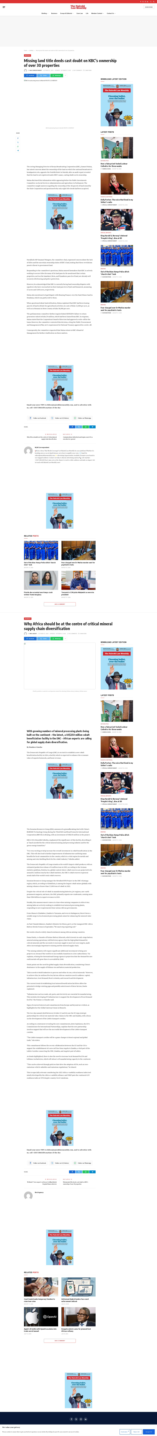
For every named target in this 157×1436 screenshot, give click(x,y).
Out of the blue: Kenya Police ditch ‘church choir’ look (40, 563)
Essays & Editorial (66, 13)
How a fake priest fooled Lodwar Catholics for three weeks (114, 164)
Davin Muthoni (106, 277)
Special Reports (106, 232)
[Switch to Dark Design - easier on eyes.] (151, 1)
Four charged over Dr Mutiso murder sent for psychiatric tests (78, 563)
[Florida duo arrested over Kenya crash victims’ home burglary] (41, 580)
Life (87, 13)
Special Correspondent (109, 205)
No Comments (78, 70)
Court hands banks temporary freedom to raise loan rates (39, 1300)
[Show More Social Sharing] (65, 75)
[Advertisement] (78, 31)
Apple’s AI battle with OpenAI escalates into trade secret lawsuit (40, 1330)
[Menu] (4, 7)
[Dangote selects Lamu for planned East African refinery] (78, 1316)
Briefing (44, 13)
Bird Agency (33, 633)
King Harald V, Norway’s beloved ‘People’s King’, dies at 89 (114, 236)
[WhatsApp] (18, 146)
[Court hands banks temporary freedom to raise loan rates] (41, 1287)
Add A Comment (60, 604)
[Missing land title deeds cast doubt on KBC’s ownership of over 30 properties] (60, 103)
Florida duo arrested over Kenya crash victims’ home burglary (38, 593)
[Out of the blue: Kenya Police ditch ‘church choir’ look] (41, 550)
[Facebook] (18, 138)
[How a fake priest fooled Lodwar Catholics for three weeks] (117, 147)
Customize (124, 1432)
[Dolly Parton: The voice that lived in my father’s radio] (117, 183)
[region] (78, 1430)
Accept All (149, 1432)
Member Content (96, 13)
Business (54, 13)
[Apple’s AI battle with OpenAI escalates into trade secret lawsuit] (41, 1316)
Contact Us (110, 13)
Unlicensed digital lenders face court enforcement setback (75, 1300)
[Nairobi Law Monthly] (78, 7)
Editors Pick (104, 160)
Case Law (80, 13)
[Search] (153, 1)
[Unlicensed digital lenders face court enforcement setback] (78, 1287)
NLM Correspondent (36, 70)
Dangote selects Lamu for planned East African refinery (76, 1330)
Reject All (137, 1432)
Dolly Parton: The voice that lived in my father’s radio (117, 201)
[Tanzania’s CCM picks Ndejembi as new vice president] (78, 580)
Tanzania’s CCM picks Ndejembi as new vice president (77, 593)
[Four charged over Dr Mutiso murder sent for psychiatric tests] (78, 550)
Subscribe (149, 7)
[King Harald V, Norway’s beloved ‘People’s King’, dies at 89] (117, 219)
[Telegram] (18, 150)
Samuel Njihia (106, 169)
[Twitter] (18, 142)
